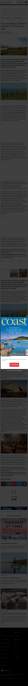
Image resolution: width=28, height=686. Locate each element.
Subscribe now (14, 364)
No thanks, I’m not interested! (14, 370)
